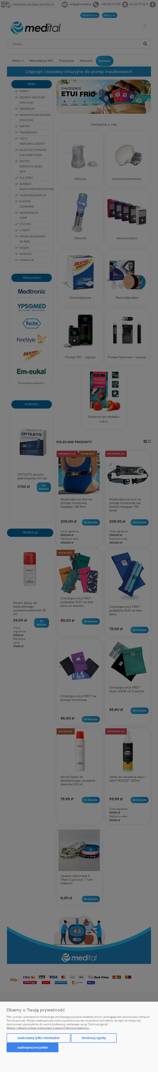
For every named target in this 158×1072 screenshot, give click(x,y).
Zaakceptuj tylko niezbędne (38, 1038)
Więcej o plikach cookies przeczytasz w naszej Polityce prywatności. (48, 1028)
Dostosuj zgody (94, 1038)
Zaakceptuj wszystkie (32, 1047)
